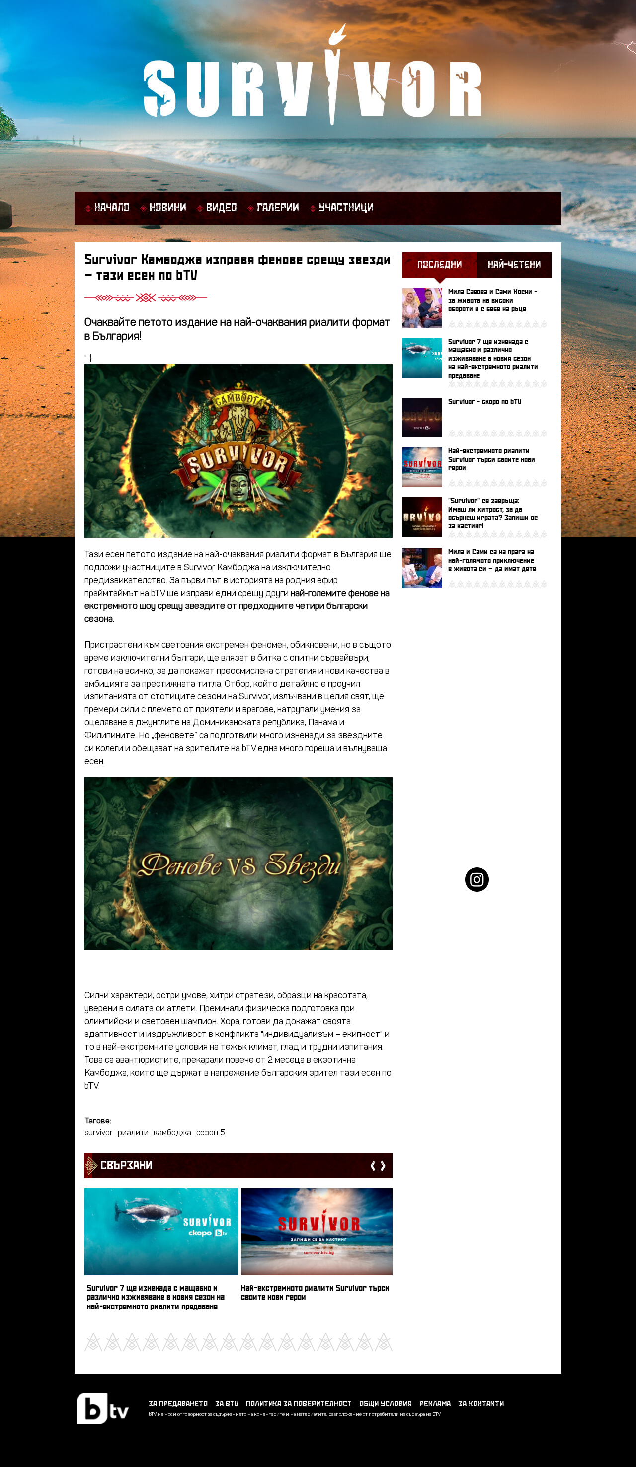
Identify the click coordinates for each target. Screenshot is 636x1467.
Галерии (278, 208)
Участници (346, 208)
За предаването (178, 1404)
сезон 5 (210, 1133)
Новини (168, 208)
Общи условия (385, 1404)
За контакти (481, 1404)
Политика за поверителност (299, 1404)
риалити (133, 1133)
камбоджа (172, 1133)
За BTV (226, 1404)
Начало (112, 208)
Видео (221, 208)
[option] (161, 1254)
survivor (98, 1133)
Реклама (435, 1404)
